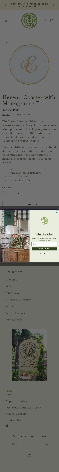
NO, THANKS (44, 253)
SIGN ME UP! (44, 249)
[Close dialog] (57, 211)
